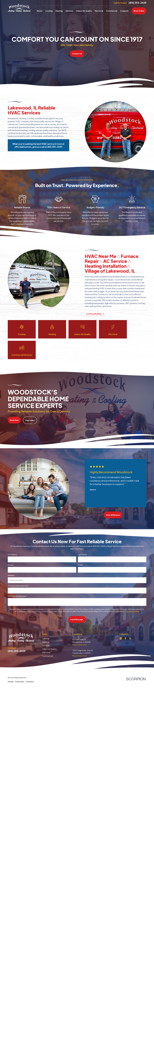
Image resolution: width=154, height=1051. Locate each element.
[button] (14, 85)
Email (80, 565)
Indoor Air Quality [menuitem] (84, 11)
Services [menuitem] (69, 11)
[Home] (19, 8)
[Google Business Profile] (120, 638)
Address (11, 575)
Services (46, 645)
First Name (12, 555)
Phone (10, 565)
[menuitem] (11, 681)
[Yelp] (130, 638)
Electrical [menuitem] (99, 11)
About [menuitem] (39, 11)
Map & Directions (79, 645)
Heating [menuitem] (59, 11)
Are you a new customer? (18, 586)
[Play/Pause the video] (8, 85)
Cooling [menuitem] (48, 11)
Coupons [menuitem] (124, 11)
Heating (45, 642)
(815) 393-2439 (137, 2)
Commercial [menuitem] (111, 11)
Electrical (46, 652)
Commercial (47, 656)
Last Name (82, 555)
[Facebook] (125, 638)
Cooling (45, 638)
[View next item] (97, 514)
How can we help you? (17, 596)
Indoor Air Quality (49, 649)
